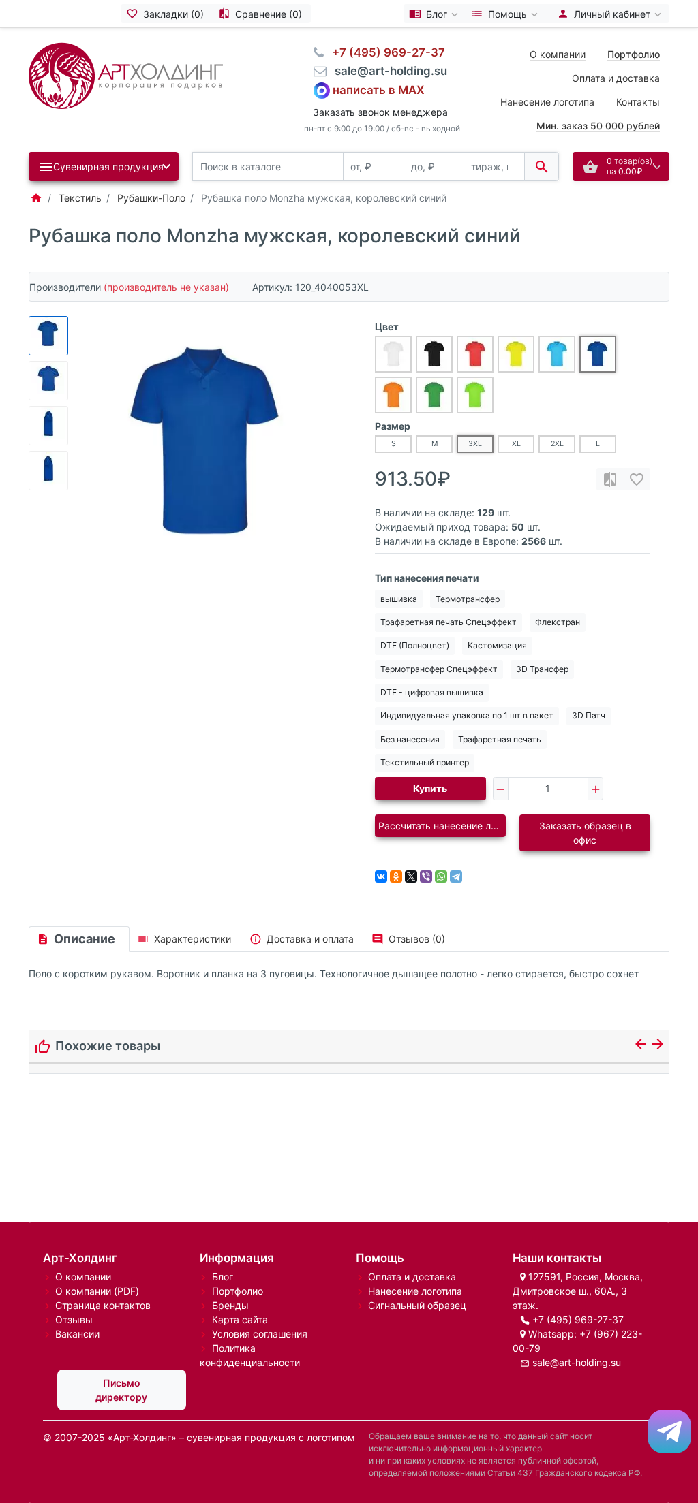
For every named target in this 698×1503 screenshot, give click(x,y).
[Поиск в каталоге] (541, 166)
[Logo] (126, 74)
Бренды (230, 1305)
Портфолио (237, 1291)
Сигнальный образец (417, 1305)
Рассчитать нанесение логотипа (442, 826)
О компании (558, 54)
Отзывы (74, 1319)
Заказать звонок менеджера (380, 112)
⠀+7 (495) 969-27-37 (384, 52)
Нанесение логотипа (547, 102)
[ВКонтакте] (381, 876)
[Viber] (426, 876)
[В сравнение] (610, 479)
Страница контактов (103, 1305)
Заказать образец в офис (585, 833)
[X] (411, 876)
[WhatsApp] (441, 876)
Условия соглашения (259, 1334)
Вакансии (77, 1334)
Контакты (638, 102)
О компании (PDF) (97, 1291)
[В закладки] (636, 479)
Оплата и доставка (616, 78)
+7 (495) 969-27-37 (578, 1319)
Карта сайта (240, 1319)
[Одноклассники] (396, 876)
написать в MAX (379, 89)
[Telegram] (456, 876)
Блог (222, 1276)
